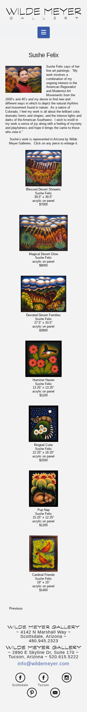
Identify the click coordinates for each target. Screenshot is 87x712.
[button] (43, 32)
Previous (15, 608)
